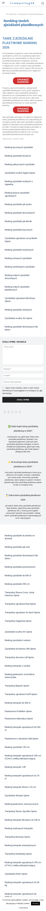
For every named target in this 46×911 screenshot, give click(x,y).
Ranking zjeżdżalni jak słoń (17, 547)
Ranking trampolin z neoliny (17, 666)
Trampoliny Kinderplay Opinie (18, 854)
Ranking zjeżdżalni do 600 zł (18, 575)
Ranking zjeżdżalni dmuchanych (20, 213)
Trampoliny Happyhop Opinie (18, 621)
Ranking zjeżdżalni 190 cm (17, 747)
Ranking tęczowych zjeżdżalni (19, 147)
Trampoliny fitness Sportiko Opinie (21, 811)
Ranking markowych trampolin (19, 828)
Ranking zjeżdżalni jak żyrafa (18, 204)
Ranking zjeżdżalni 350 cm (17, 584)
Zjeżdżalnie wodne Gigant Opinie (20, 173)
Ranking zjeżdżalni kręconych (18, 230)
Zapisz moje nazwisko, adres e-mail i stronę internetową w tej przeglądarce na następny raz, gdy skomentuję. (22, 390)
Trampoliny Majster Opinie (17, 685)
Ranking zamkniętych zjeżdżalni (20, 267)
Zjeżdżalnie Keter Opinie (16, 874)
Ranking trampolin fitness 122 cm (20, 787)
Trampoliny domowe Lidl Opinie (19, 657)
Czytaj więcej (23, 908)
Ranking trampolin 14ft (15, 767)
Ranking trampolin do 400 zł (18, 703)
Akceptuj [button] (35, 903)
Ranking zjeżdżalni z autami (18, 640)
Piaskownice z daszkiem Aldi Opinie (21, 738)
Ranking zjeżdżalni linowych (18, 156)
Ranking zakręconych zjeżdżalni (20, 164)
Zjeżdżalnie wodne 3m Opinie (18, 318)
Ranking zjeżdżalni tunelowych (19, 250)
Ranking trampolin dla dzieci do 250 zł (22, 820)
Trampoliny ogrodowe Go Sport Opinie (22, 612)
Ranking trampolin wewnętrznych (20, 845)
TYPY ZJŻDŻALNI (11, 14)
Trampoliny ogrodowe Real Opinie (20, 604)
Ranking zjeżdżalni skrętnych (18, 309)
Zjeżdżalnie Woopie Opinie (17, 795)
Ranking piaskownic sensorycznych (21, 804)
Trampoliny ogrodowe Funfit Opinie (21, 694)
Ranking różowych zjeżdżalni (18, 258)
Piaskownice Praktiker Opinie (18, 711)
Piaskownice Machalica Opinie (19, 718)
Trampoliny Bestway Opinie (17, 837)
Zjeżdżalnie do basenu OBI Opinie (20, 649)
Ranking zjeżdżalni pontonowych (20, 567)
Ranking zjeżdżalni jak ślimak (18, 221)
